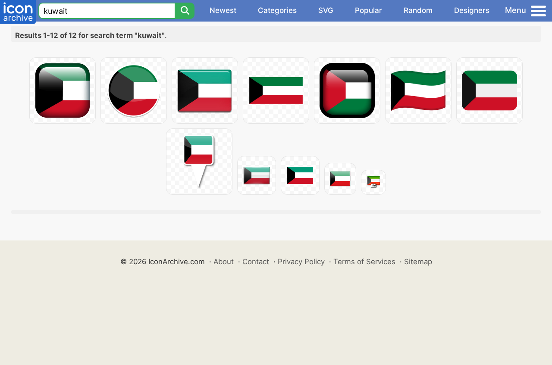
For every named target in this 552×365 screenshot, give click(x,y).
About (223, 261)
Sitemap (418, 261)
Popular (368, 10)
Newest (223, 10)
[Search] (184, 11)
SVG (325, 10)
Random (418, 10)
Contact (255, 261)
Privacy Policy (301, 261)
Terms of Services (364, 261)
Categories (277, 10)
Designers (471, 10)
